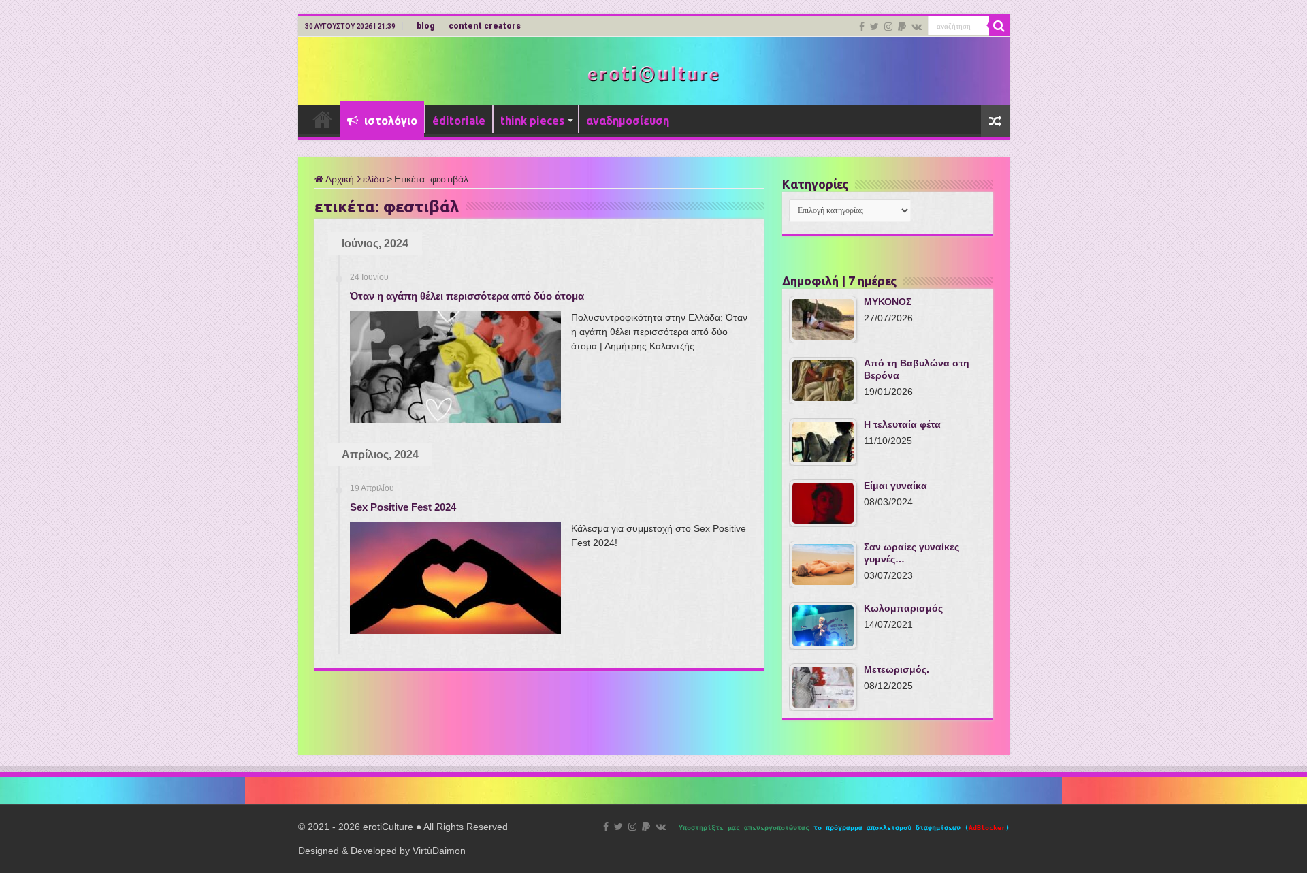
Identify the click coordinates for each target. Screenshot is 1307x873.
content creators (485, 26)
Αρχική (322, 119)
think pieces (532, 120)
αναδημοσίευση (627, 120)
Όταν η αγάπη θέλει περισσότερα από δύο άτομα (467, 296)
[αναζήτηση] (999, 26)
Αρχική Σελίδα (354, 179)
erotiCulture (389, 826)
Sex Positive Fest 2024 (403, 507)
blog (426, 26)
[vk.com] (916, 26)
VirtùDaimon (439, 850)
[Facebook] (862, 26)
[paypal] (902, 26)
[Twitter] (874, 26)
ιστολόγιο (389, 120)
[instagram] (888, 26)
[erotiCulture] (653, 73)
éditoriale (458, 120)
